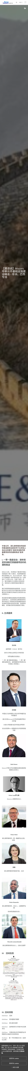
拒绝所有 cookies (14, 1063)
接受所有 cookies (14, 1058)
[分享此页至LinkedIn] (25, 8)
